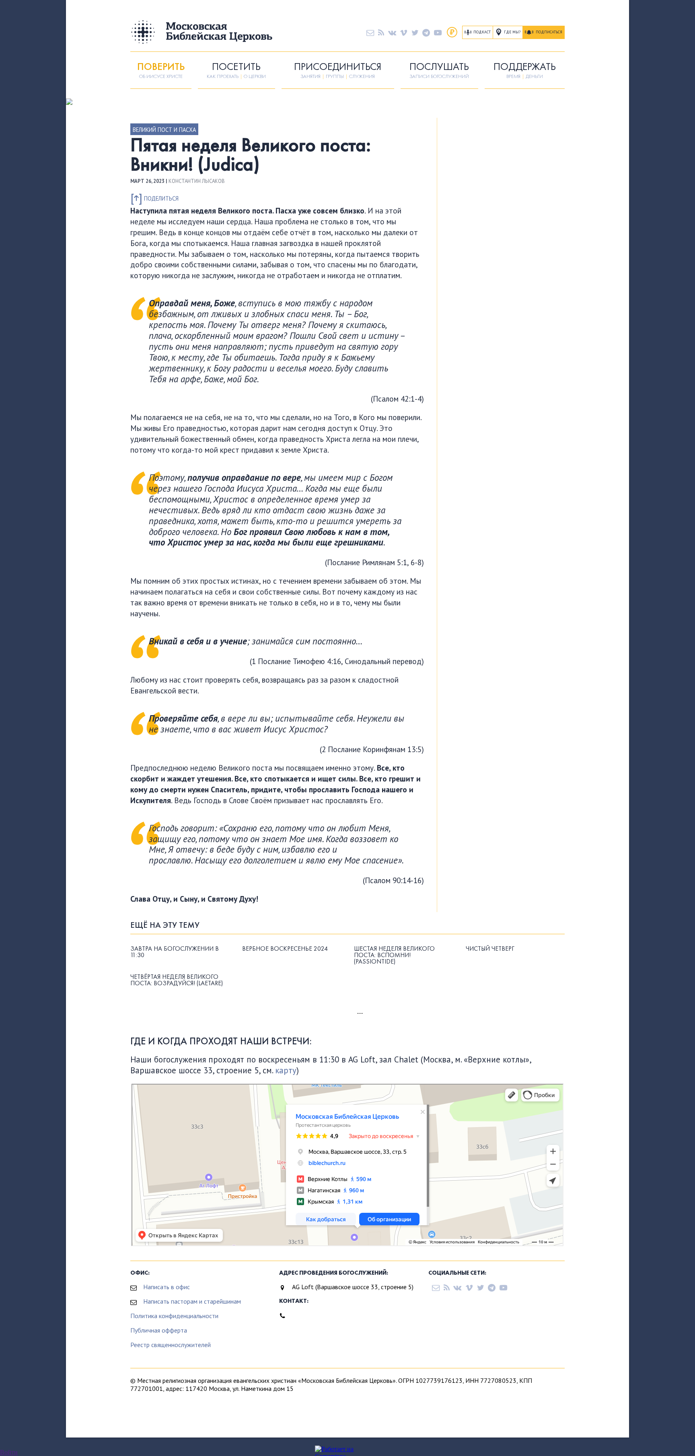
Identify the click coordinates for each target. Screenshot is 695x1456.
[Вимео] (403, 32)
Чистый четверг (490, 948)
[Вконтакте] (392, 32)
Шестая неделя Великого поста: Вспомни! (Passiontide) (394, 955)
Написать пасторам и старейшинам (192, 1301)
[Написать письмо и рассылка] (370, 32)
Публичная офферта (158, 1330)
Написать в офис (166, 1287)
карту (285, 1070)
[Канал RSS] (381, 32)
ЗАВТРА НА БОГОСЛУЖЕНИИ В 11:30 (174, 951)
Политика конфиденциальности (174, 1316)
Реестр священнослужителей (170, 1345)
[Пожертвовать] (452, 32)
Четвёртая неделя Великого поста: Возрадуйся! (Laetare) (176, 980)
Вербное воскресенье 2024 (285, 948)
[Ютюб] (438, 32)
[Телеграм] (426, 32)
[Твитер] (415, 32)
